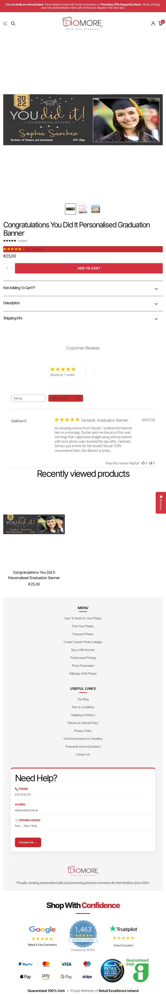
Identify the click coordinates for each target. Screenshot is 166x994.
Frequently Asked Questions (83, 746)
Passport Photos (82, 634)
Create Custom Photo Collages (83, 642)
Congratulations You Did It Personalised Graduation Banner (34, 575)
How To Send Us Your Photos (83, 618)
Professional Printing (83, 657)
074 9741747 (23, 794)
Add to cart (89, 268)
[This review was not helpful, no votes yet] (150, 463)
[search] (13, 23)
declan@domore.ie (26, 810)
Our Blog (83, 699)
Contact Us (83, 754)
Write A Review (108, 372)
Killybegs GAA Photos (83, 673)
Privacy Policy (83, 730)
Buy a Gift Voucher (83, 650)
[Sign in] (153, 23)
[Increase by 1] (12, 264)
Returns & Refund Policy (83, 723)
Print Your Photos (83, 626)
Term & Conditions (82, 707)
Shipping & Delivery (83, 715)
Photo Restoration (83, 665)
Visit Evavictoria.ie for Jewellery (83, 738)
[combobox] (28, 398)
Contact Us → (28, 842)
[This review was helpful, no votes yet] (143, 463)
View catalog (5, 23)
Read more (121, 450)
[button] (155, 119)
